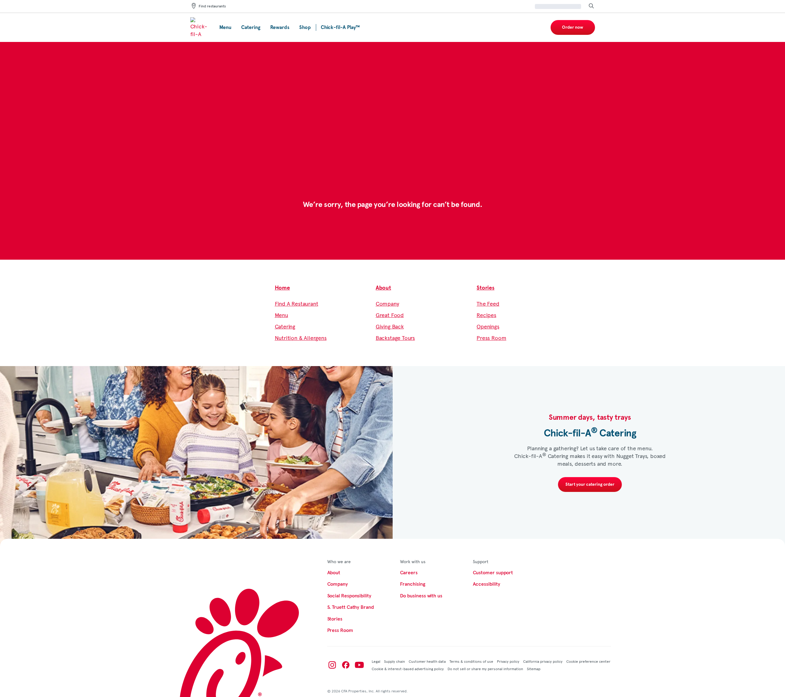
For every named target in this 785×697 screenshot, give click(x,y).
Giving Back (390, 326)
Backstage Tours (395, 337)
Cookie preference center (588, 661)
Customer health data (427, 661)
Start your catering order (589, 484)
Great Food (390, 315)
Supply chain (394, 661)
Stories (485, 288)
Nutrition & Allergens (301, 337)
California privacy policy (543, 661)
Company (387, 303)
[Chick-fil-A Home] (199, 27)
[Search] (591, 6)
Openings (488, 326)
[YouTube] (359, 665)
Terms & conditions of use (471, 661)
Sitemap (533, 668)
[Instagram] (332, 665)
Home (282, 288)
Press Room (491, 337)
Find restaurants (212, 6)
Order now (572, 27)
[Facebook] (346, 665)
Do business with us (421, 595)
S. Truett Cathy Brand (350, 607)
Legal (376, 661)
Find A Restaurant (296, 303)
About (383, 288)
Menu (281, 315)
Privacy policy (508, 661)
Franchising (412, 584)
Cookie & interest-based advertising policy (408, 668)
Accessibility (486, 584)
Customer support (493, 572)
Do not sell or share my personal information (485, 668)
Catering (285, 326)
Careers (409, 572)
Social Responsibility (349, 595)
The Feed (488, 303)
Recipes (486, 315)
